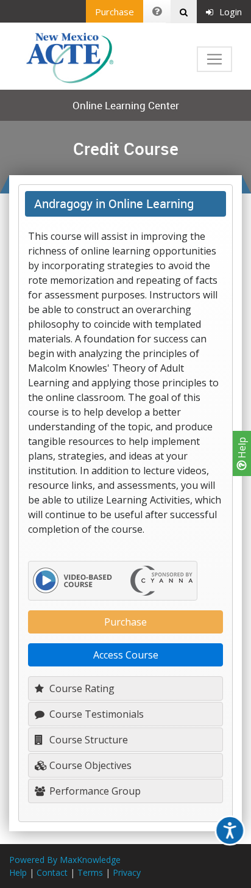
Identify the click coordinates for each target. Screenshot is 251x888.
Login (230, 11)
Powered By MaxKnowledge (65, 859)
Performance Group (94, 791)
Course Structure (87, 739)
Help (242, 449)
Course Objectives (89, 765)
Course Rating (81, 688)
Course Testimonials (95, 714)
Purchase (114, 11)
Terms (90, 872)
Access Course (125, 655)
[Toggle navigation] (214, 59)
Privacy (127, 872)
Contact (52, 872)
